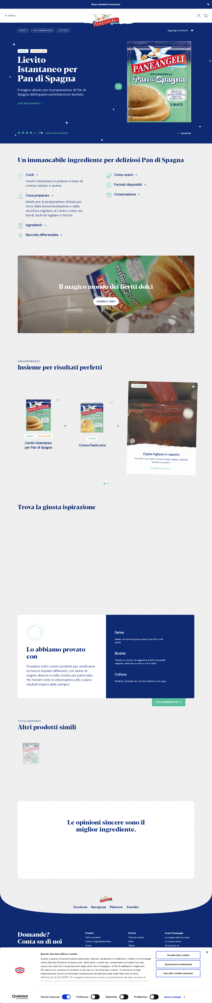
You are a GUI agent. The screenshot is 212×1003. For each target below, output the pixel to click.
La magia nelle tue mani (177, 937)
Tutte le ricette (136, 937)
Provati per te (172, 945)
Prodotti (23, 30)
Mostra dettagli (172, 997)
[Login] (199, 16)
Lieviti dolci (63, 30)
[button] (181, 30)
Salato (132, 945)
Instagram (98, 907)
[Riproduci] (36, 567)
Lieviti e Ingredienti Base (42, 30)
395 (40, 132)
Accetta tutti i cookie (178, 955)
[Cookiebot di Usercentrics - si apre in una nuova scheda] (20, 997)
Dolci (131, 941)
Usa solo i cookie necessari (178, 973)
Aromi (88, 945)
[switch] (95, 996)
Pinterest (116, 907)
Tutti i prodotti (93, 937)
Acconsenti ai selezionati (178, 964)
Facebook (80, 907)
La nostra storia (173, 941)
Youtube (132, 907)
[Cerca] (206, 16)
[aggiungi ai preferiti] (192, 30)
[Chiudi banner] (207, 952)
